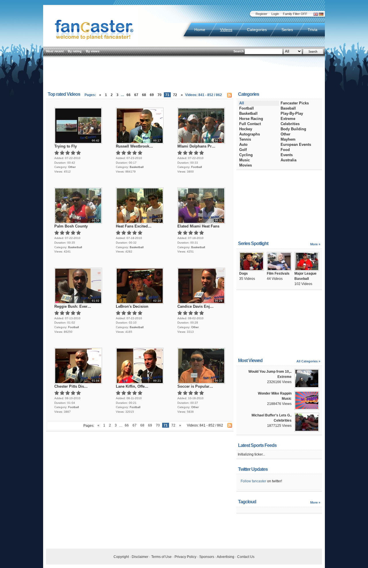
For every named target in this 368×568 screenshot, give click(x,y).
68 (144, 95)
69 (152, 95)
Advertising (225, 557)
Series (287, 29)
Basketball (136, 167)
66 (128, 95)
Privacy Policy (185, 557)
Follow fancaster (253, 481)
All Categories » (308, 361)
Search (238, 51)
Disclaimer (140, 557)
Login (275, 14)
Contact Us (245, 557)
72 (175, 95)
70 (160, 95)
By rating (75, 51)
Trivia (312, 29)
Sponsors (206, 557)
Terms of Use (161, 557)
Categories (257, 29)
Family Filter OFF (295, 14)
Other (72, 167)
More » (315, 244)
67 (136, 95)
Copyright (121, 557)
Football (196, 167)
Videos (226, 29)
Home (199, 29)
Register (261, 14)
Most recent (55, 51)
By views (92, 51)
